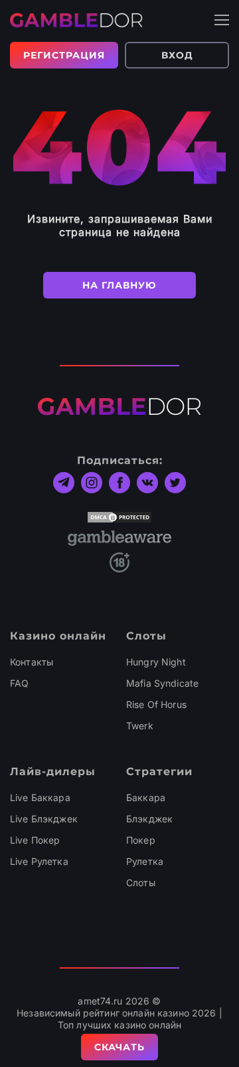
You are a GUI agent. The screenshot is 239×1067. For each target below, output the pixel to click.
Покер (140, 840)
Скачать (119, 1047)
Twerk (139, 725)
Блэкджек (149, 818)
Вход (177, 55)
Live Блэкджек (44, 818)
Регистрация (64, 55)
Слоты (140, 882)
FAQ (19, 683)
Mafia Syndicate (162, 683)
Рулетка (144, 861)
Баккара (145, 797)
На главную (119, 285)
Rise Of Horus (156, 704)
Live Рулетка (39, 861)
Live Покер (35, 840)
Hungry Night (156, 661)
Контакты (31, 661)
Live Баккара (40, 797)
